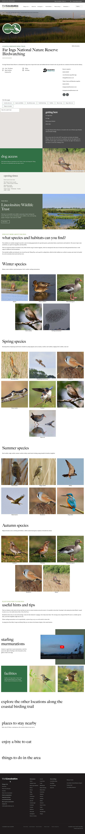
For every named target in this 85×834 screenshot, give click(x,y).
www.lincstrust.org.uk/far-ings (69, 74)
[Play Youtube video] (62, 647)
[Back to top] (81, 769)
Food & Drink (48, 6)
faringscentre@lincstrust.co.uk (69, 87)
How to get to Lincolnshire (8, 801)
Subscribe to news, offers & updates (8, 1)
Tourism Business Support (77, 1)
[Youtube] (8, 781)
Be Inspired (40, 6)
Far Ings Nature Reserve (15, 12)
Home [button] (3, 12)
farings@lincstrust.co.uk (68, 77)
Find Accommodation (7, 795)
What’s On (34, 6)
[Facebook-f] (67, 1)
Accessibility (59, 1)
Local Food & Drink (6, 799)
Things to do (25, 6)
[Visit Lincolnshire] (10, 6)
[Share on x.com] (11, 40)
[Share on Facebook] (7, 40)
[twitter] (67, 94)
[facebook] (64, 94)
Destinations (65, 6)
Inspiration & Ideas (6, 797)
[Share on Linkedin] (9, 40)
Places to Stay (57, 6)
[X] (71, 1)
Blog (55, 1)
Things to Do (5, 784)
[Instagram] (69, 1)
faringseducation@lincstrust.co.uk (70, 90)
